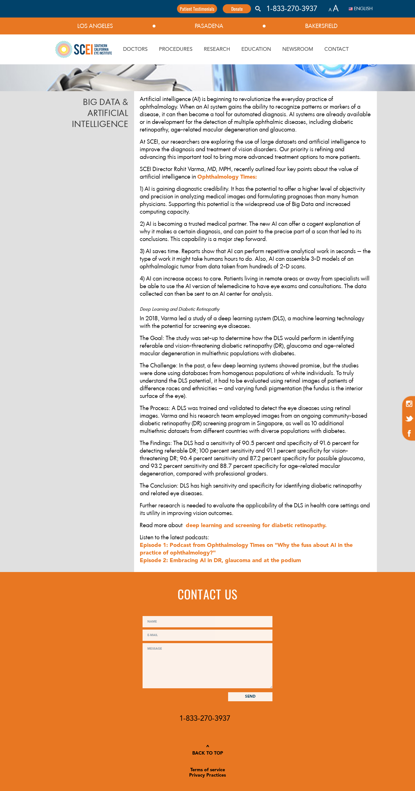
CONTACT (336, 49)
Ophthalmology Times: (227, 177)
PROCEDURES (176, 49)
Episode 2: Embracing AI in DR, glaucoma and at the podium (220, 561)
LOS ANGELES (95, 26)
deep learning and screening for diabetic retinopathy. (255, 526)
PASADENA (209, 26)
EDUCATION (256, 49)
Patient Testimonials (197, 8)
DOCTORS (135, 49)
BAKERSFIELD (321, 26)
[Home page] (83, 49)
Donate (237, 8)
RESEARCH (217, 49)
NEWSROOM (297, 49)
